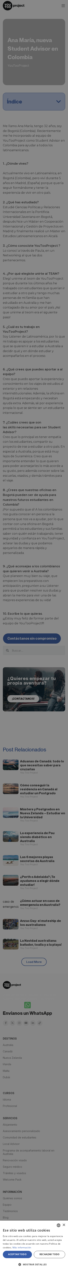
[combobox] (58, 1225)
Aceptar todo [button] (17, 1254)
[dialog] (34, 1246)
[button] (34, 1264)
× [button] (63, 1225)
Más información (21, 1247)
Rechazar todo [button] (49, 1254)
